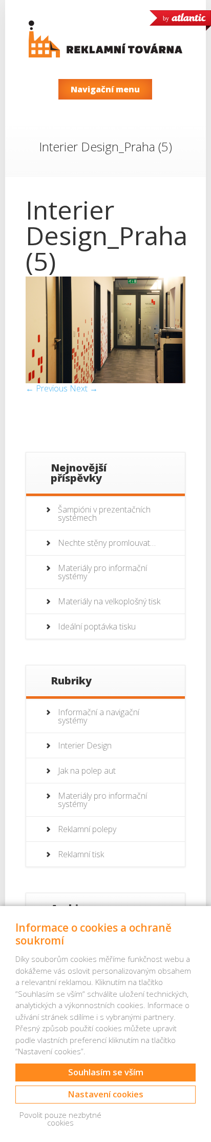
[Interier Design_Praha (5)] (105, 380)
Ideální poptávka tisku (97, 626)
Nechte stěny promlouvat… (107, 542)
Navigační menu (105, 89)
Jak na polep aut (87, 770)
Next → (84, 388)
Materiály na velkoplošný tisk (109, 601)
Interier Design (85, 745)
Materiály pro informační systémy (102, 572)
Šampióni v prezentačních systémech (104, 513)
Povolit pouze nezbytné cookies (60, 1119)
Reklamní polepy (87, 829)
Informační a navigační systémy (98, 716)
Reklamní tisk (81, 854)
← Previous (47, 388)
